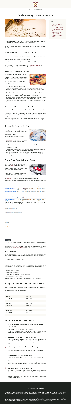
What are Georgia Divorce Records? (57, 25)
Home (30, 9)
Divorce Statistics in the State (57, 27)
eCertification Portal (10, 178)
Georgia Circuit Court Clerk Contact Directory (57, 33)
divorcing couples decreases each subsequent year (25, 146)
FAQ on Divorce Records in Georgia (57, 36)
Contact (35, 384)
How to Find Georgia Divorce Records (57, 30)
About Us (41, 384)
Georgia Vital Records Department (34, 65)
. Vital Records (12, 165)
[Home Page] (35, 4)
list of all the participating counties (19, 247)
